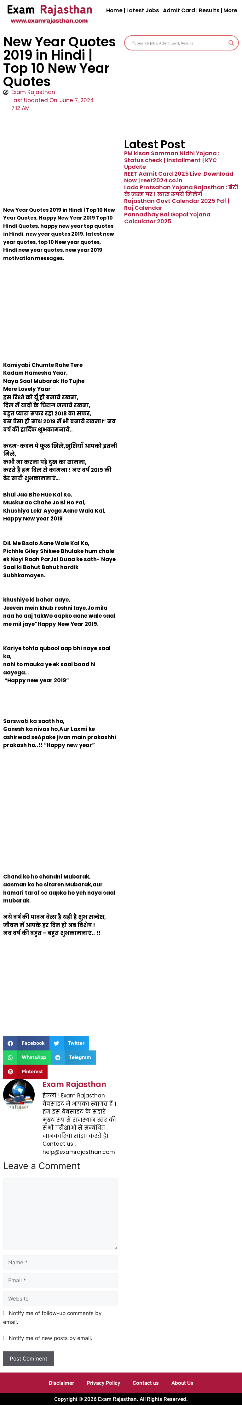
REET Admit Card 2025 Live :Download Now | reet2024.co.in (178, 177)
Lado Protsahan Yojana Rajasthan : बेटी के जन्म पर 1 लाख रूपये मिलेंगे (181, 190)
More (230, 10)
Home (114, 10)
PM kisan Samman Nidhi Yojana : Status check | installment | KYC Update (171, 160)
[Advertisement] (60, 159)
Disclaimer (61, 1383)
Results (209, 10)
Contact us (146, 1383)
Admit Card (179, 10)
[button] (26, 1043)
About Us (182, 1383)
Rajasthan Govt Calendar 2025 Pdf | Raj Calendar (176, 204)
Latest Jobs (142, 10)
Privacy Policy (103, 1383)
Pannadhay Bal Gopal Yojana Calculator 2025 (167, 217)
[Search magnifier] (231, 42)
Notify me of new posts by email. (50, 1338)
